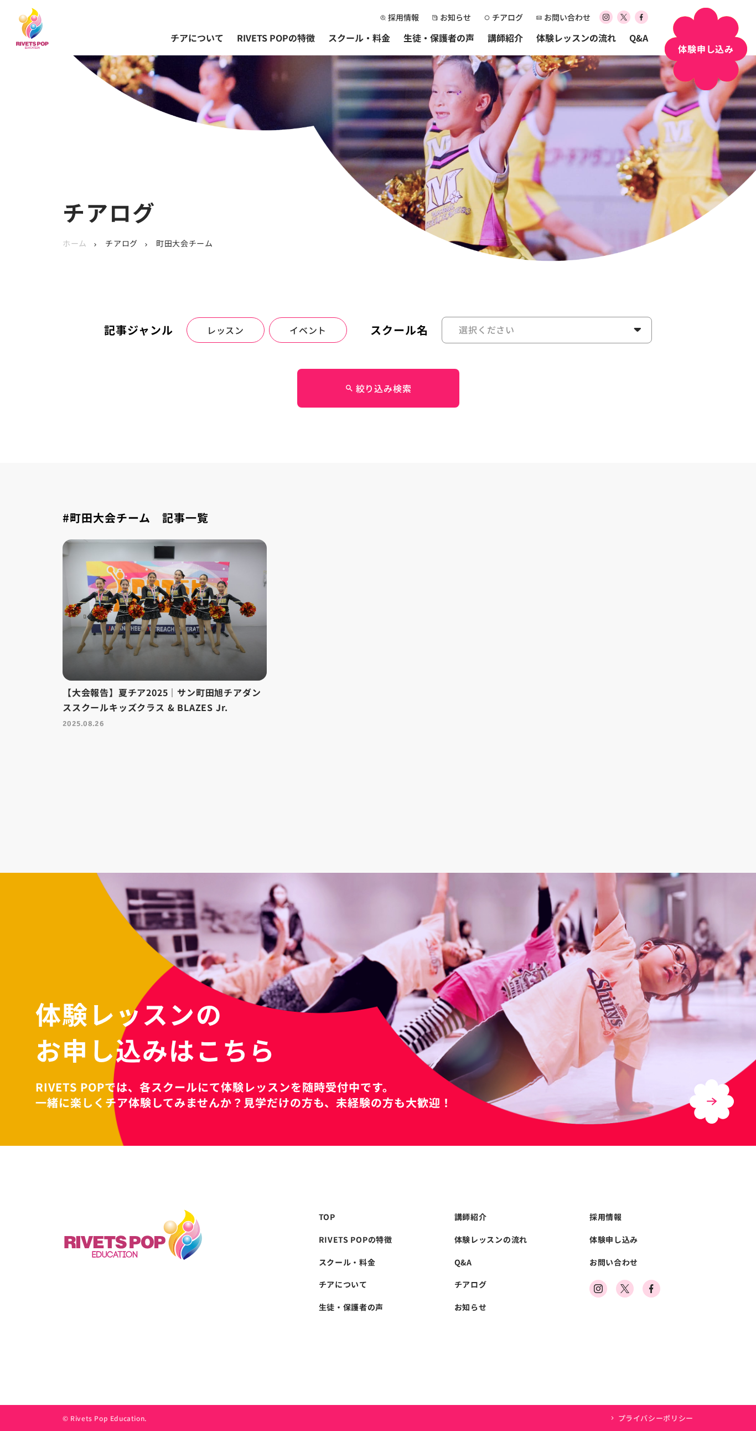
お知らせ (455, 17)
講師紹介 (505, 37)
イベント (308, 330)
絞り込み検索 (378, 388)
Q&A (638, 37)
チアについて (197, 37)
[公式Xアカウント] (623, 17)
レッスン (225, 330)
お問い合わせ (567, 17)
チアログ (507, 17)
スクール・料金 (359, 37)
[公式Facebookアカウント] (641, 17)
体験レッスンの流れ (576, 37)
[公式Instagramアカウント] (606, 17)
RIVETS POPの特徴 (276, 37)
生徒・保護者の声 (438, 37)
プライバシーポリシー (655, 1418)
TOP (327, 1217)
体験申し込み (613, 1239)
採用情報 (403, 17)
